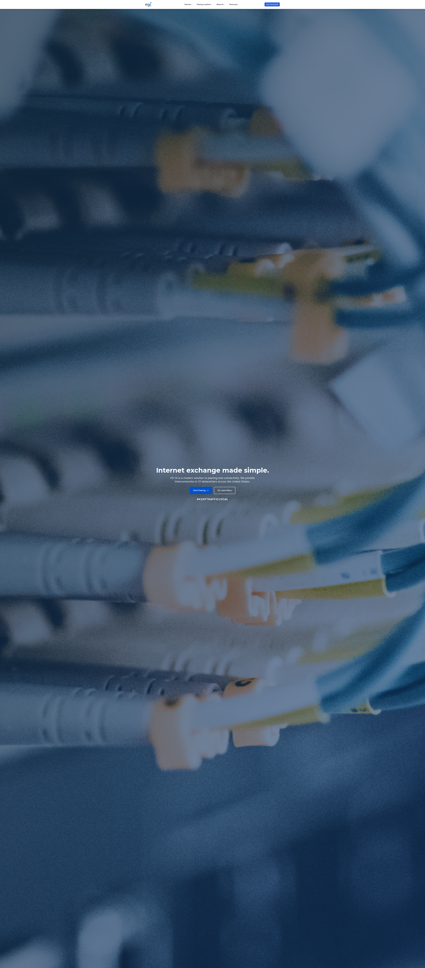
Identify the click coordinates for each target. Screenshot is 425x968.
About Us (220, 4)
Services (187, 4)
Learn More (226, 490)
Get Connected (272, 4)
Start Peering (199, 490)
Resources (233, 4)
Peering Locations (204, 4)
